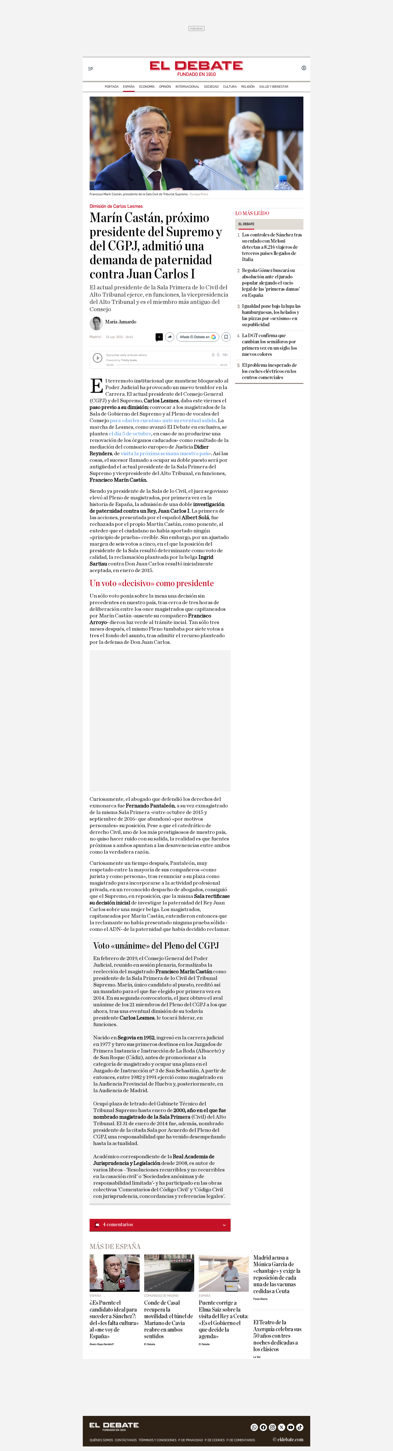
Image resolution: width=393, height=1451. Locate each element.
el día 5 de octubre (130, 434)
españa (129, 87)
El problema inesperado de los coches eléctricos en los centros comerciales (269, 371)
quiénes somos (101, 1440)
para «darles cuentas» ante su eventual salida (162, 420)
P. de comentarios (241, 1440)
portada (111, 87)
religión (248, 87)
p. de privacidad (190, 1440)
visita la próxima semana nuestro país (165, 453)
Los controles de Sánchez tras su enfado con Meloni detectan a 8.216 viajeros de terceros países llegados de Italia (272, 247)
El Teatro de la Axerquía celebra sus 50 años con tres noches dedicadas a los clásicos (277, 1335)
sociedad (211, 87)
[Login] (304, 68)
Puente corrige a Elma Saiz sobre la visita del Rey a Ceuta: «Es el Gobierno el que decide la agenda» (223, 1319)
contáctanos (126, 1440)
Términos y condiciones (157, 1440)
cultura (230, 87)
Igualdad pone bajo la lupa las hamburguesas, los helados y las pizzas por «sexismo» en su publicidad (271, 315)
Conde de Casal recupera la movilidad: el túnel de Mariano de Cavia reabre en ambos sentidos (168, 1319)
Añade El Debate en (194, 337)
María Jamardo (120, 322)
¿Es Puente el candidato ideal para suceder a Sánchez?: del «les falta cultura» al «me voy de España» (114, 1319)
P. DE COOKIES (215, 1440)
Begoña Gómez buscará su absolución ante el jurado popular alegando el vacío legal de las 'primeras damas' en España (271, 283)
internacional (187, 87)
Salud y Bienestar (273, 87)
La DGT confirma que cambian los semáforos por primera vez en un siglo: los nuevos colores (269, 345)
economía (147, 87)
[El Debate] (196, 65)
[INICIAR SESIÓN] (304, 68)
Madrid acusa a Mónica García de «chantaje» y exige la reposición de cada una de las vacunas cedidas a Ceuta (276, 1274)
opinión (165, 87)
